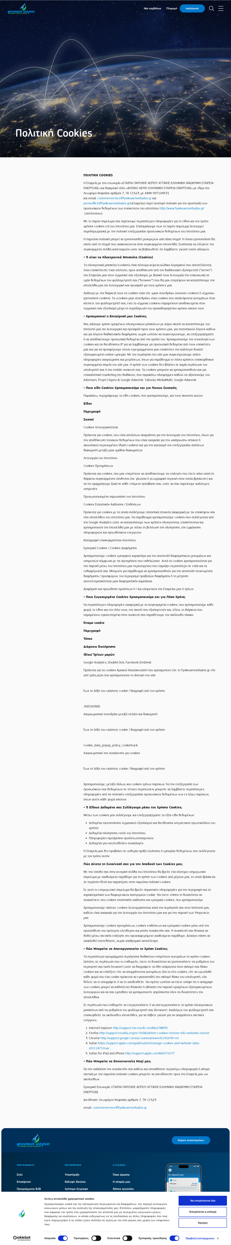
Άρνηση (202, 1222)
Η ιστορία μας (121, 1181)
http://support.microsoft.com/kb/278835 (140, 1028)
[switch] (96, 1238)
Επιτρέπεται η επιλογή (202, 1211)
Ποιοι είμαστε (121, 1174)
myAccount (192, 8)
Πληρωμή (171, 8)
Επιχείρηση (24, 1181)
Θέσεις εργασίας (123, 1189)
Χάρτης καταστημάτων (191, 1140)
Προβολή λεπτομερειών (200, 1238)
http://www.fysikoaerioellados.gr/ (182, 208)
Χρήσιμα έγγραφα (76, 1189)
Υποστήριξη (72, 1174)
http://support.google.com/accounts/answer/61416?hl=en (140, 1038)
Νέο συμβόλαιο (152, 8)
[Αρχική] (21, 8)
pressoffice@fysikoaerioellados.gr (107, 203)
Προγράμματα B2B (29, 1189)
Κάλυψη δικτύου (75, 1181)
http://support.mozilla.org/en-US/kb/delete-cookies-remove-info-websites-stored (154, 1033)
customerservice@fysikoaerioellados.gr (124, 198)
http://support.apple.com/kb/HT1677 (150, 1053)
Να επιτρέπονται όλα (202, 1200)
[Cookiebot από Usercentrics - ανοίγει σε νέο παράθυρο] (22, 1238)
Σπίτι (19, 1174)
